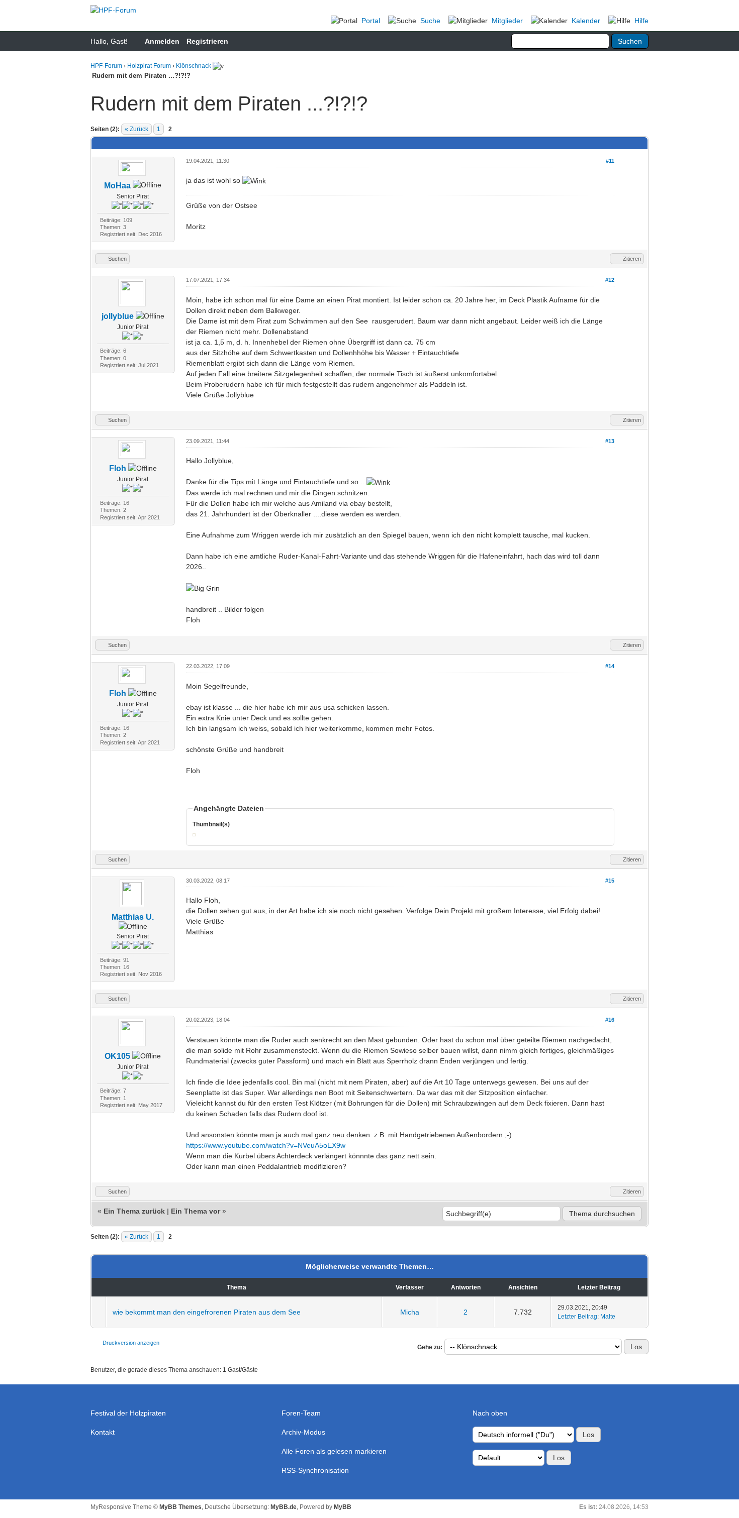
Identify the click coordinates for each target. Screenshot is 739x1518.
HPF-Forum (106, 65)
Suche (430, 21)
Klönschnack (193, 65)
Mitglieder (507, 21)
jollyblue (118, 316)
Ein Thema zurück (134, 1211)
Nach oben (490, 1413)
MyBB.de (283, 1506)
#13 (609, 441)
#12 (609, 280)
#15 (609, 881)
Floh (117, 468)
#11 (610, 161)
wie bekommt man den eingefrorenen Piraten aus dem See (207, 1312)
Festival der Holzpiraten (128, 1413)
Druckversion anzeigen (131, 1343)
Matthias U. (133, 917)
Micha (409, 1312)
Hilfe (641, 21)
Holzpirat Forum (149, 65)
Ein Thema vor (195, 1211)
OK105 (117, 1056)
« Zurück (136, 129)
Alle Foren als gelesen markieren (334, 1451)
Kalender (586, 21)
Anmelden (162, 41)
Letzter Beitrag (577, 1316)
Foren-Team (301, 1413)
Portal (370, 21)
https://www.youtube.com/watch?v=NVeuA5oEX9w (265, 1145)
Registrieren (207, 41)
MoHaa (117, 185)
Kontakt (102, 1432)
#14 (609, 666)
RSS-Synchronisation (315, 1470)
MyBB (342, 1506)
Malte (607, 1316)
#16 (609, 1020)
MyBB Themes (180, 1506)
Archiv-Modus (303, 1432)
